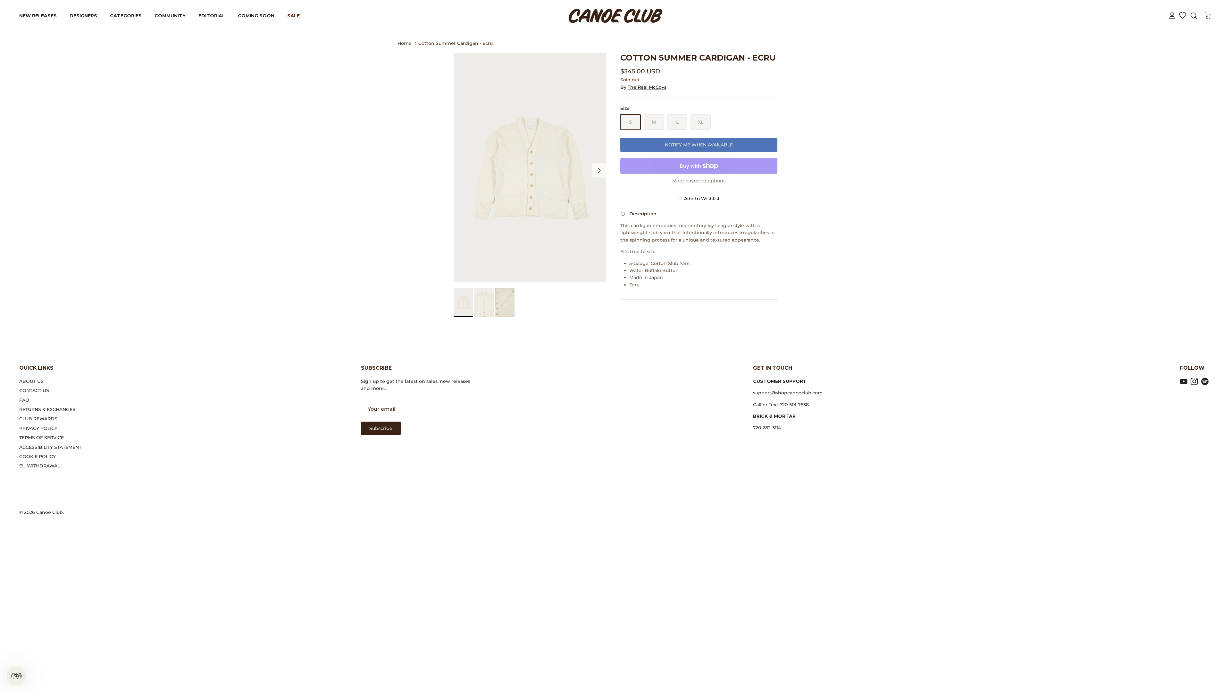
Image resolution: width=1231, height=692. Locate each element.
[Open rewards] (16, 676)
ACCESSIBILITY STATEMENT (50, 447)
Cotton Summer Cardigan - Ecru (455, 43)
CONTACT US (34, 390)
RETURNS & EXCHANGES (47, 409)
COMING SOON (256, 16)
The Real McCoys (647, 87)
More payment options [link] (698, 181)
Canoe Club (49, 512)
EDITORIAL (211, 16)
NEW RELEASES (38, 16)
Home (405, 43)
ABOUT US (31, 381)
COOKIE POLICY (37, 456)
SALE (293, 16)
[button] (1172, 16)
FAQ (24, 400)
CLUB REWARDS (38, 419)
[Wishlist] (1182, 16)
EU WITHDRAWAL (39, 466)
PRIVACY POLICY (38, 428)
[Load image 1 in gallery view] (530, 167)
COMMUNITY (170, 16)
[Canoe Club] (615, 15)
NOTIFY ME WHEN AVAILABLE (699, 145)
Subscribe (380, 428)
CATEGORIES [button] (126, 16)
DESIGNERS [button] (83, 16)
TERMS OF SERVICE (41, 438)
